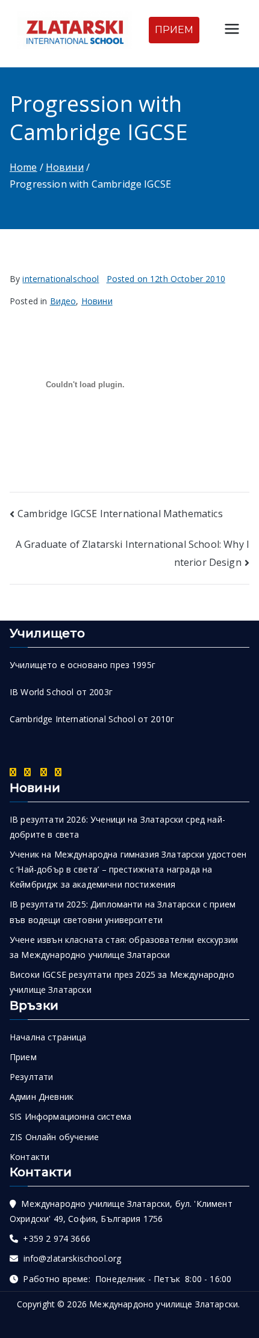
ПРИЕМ (174, 29)
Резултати (31, 1076)
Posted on (166, 278)
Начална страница (48, 1037)
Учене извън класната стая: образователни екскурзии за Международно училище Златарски (124, 947)
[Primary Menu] (232, 30)
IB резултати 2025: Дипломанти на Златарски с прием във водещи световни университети (123, 911)
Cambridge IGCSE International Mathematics (120, 513)
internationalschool (60, 278)
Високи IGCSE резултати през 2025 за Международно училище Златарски (122, 982)
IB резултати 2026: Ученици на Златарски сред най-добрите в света (117, 827)
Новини (97, 301)
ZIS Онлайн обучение (54, 1137)
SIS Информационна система (70, 1116)
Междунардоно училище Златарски (163, 1304)
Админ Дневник (41, 1096)
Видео (63, 301)
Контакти (29, 1156)
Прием (23, 1057)
